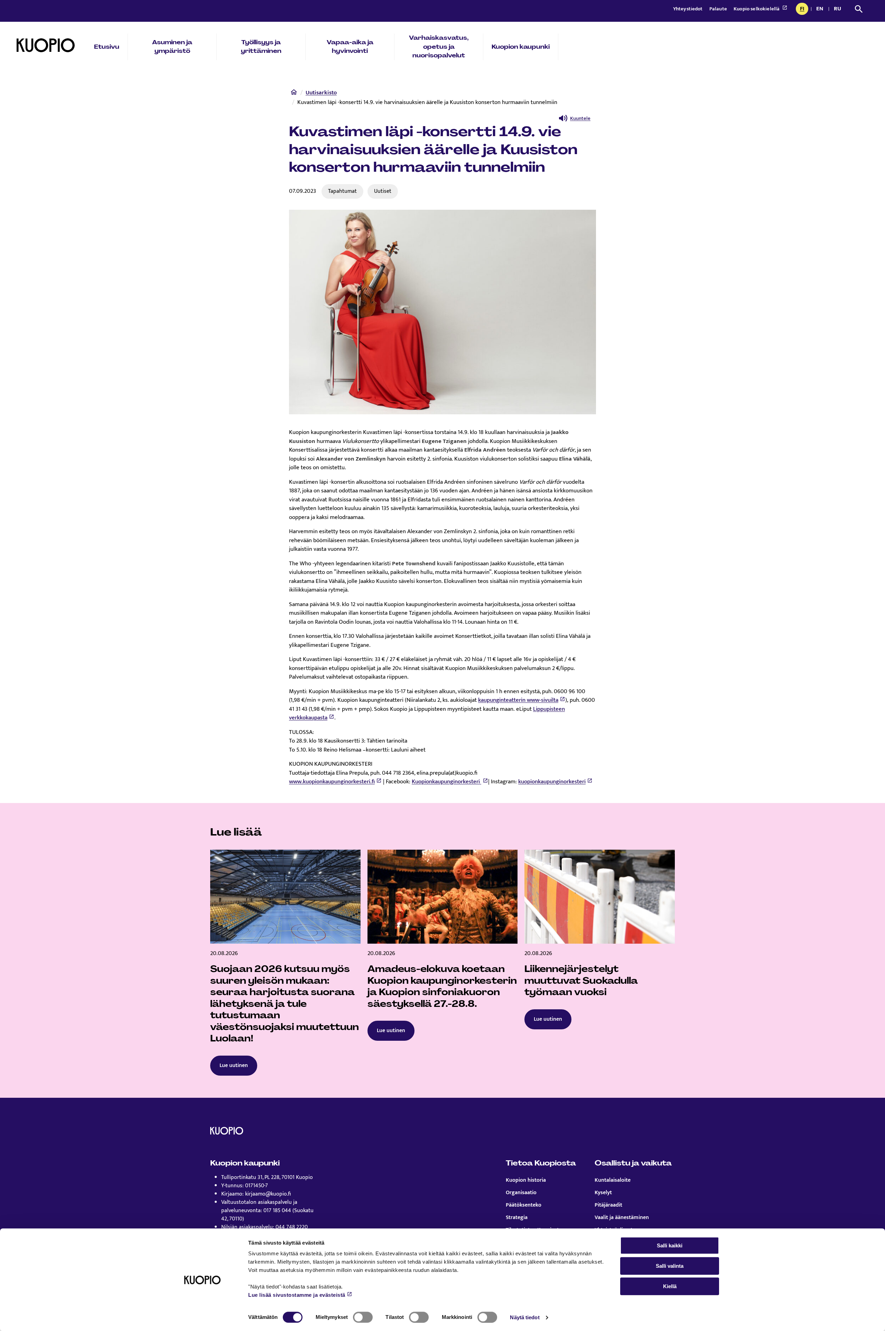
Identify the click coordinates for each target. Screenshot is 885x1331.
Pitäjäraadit (608, 1205)
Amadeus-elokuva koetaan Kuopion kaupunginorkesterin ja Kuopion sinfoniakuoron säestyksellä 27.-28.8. (442, 986)
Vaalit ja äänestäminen (622, 1218)
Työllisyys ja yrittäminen (261, 46)
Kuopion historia (526, 1180)
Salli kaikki (669, 1245)
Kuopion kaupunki (521, 46)
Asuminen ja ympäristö (172, 46)
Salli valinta (669, 1266)
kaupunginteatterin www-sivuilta (518, 700)
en (821, 9)
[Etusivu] (293, 93)
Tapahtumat (342, 191)
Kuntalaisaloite (613, 1180)
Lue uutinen (234, 1065)
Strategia (517, 1218)
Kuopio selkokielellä (757, 8)
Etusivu (106, 46)
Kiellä (670, 1286)
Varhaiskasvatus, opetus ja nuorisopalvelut (439, 46)
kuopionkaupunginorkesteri (552, 781)
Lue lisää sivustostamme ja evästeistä (296, 1295)
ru (839, 9)
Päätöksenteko (523, 1205)
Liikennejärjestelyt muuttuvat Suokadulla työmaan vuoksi (581, 980)
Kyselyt (603, 1193)
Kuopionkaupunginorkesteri (446, 781)
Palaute (718, 8)
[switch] (363, 1317)
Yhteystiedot (688, 8)
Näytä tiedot (524, 1317)
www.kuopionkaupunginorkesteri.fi (332, 781)
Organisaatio (521, 1193)
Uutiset (382, 191)
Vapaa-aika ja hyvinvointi (350, 46)
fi (804, 9)
